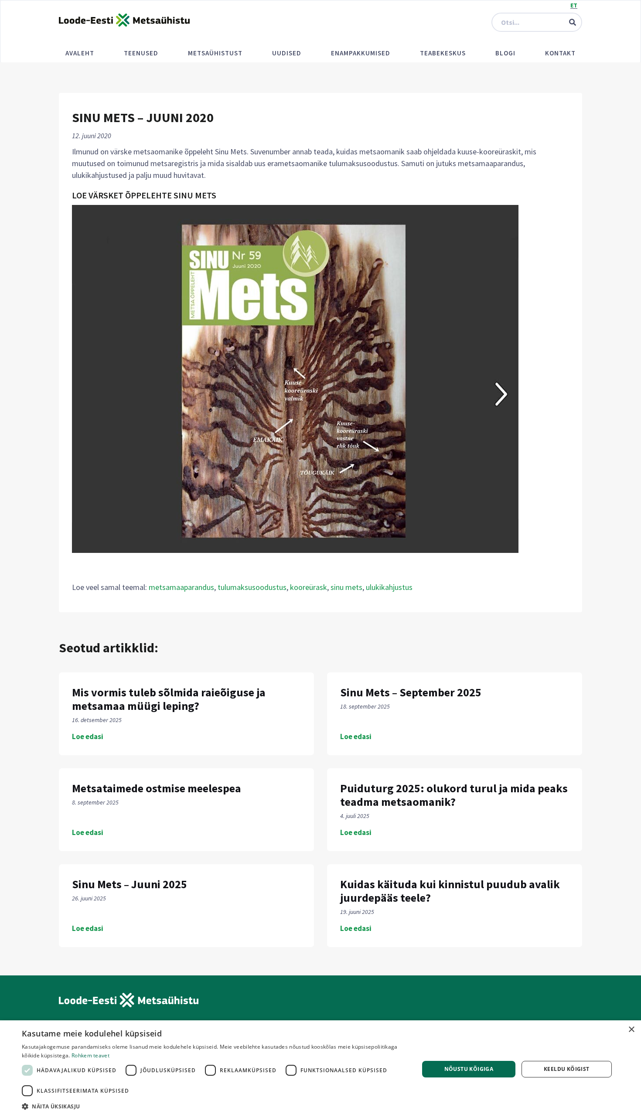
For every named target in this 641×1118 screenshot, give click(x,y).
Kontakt (560, 53)
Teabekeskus (443, 53)
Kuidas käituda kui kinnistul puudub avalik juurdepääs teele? (450, 891)
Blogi (505, 53)
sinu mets (346, 587)
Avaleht (79, 53)
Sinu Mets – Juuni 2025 (129, 884)
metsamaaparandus (181, 587)
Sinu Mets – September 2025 (410, 692)
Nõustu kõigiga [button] (469, 1069)
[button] (214, 1106)
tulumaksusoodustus (252, 587)
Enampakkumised (360, 53)
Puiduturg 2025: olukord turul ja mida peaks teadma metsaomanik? (454, 795)
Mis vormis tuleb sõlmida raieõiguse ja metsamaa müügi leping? (169, 699)
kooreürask (308, 587)
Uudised (286, 53)
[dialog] (320, 1069)
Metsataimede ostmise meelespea (156, 788)
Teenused (141, 53)
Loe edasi (87, 736)
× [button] (631, 1029)
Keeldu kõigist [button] (567, 1069)
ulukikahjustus (389, 587)
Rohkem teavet (90, 1055)
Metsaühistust (215, 53)
